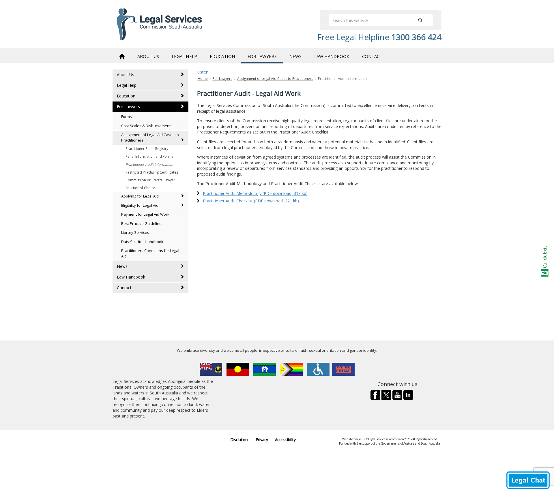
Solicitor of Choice (140, 187)
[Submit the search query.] (420, 20)
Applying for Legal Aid (140, 196)
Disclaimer (239, 439)
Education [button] (222, 56)
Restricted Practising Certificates (152, 172)
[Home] (122, 55)
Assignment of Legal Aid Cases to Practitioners (150, 137)
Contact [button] (372, 56)
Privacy (262, 439)
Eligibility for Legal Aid (139, 205)
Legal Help (126, 85)
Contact (124, 287)
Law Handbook (131, 277)
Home (203, 78)
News (122, 266)
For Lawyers (128, 106)
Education (126, 96)
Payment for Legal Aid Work (145, 214)
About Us (125, 74)
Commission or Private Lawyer (150, 180)
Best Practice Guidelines (142, 223)
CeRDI (361, 439)
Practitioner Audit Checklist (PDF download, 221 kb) (251, 201)
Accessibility (285, 439)
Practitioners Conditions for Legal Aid (150, 253)
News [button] (295, 56)
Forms (126, 116)
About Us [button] (148, 56)
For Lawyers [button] (262, 56)
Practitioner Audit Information (149, 164)
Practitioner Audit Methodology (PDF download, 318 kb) (255, 193)
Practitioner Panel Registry (147, 148)
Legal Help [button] (184, 56)
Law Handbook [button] (331, 56)
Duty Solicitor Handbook (142, 241)
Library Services (135, 232)
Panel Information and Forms (149, 156)
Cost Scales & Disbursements (147, 125)
